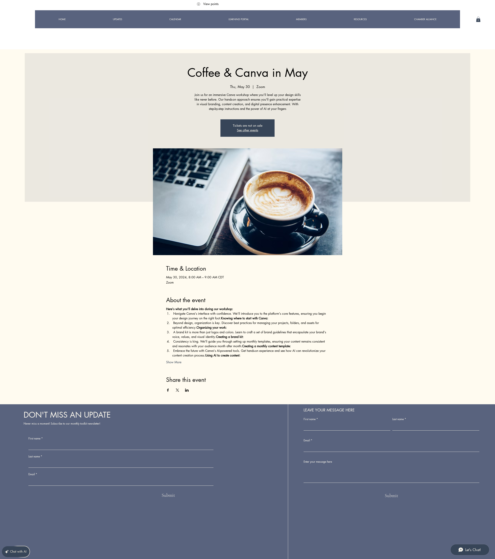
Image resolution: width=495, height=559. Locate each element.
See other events (247, 130)
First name (35, 438)
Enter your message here (318, 461)
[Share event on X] (177, 390)
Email (32, 474)
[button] (478, 19)
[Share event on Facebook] (168, 390)
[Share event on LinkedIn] (187, 390)
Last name (35, 456)
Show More (173, 362)
